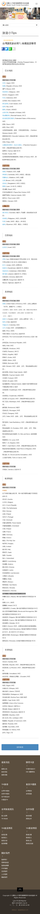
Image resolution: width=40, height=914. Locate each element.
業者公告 (29, 840)
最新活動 (4, 775)
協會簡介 (4, 859)
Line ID (15, 901)
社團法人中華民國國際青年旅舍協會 (16, 3)
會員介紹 (4, 840)
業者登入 (29, 837)
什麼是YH (4, 799)
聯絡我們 (4, 877)
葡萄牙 (4, 517)
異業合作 (29, 818)
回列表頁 (20, 747)
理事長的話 (5, 862)
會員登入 (4, 837)
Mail (13, 903)
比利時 (4, 502)
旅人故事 (4, 815)
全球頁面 (29, 794)
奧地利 (4, 499)
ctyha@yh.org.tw (21, 903)
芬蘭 (3, 529)
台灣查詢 (29, 791)
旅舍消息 (4, 772)
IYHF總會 (4, 868)
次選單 (6, 25)
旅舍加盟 (29, 815)
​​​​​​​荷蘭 (3, 508)
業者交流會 (29, 843)
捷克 (3, 505)
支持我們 (4, 871)
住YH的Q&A (5, 797)
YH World (4, 818)
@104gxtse (22, 901)
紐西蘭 (4, 101)
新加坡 (4, 95)
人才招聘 (4, 874)
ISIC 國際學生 (30, 772)
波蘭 (3, 514)
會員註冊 (4, 834)
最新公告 (4, 769)
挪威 (3, 511)
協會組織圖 (5, 865)
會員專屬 (4, 843)
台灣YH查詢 (5, 791)
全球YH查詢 (5, 794)
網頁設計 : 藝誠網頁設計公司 (20, 910)
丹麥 (3, 520)
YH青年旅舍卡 (30, 769)
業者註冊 (29, 834)
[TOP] (20, 889)
